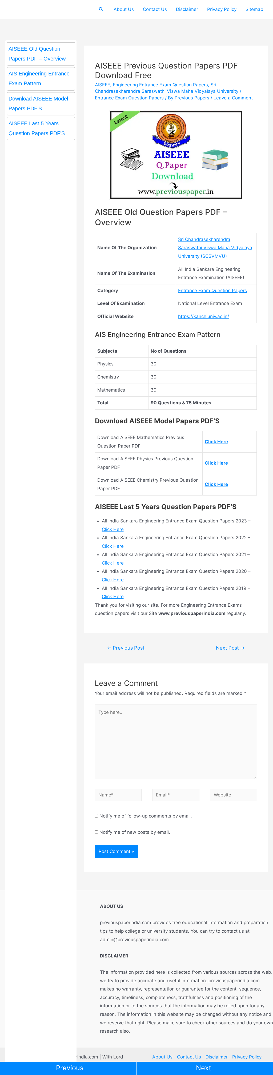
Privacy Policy (221, 9)
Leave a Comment (233, 97)
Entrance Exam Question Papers (129, 97)
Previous (69, 1068)
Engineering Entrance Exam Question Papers (160, 84)
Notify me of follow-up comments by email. (145, 816)
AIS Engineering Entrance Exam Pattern (39, 78)
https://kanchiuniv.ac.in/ (203, 316)
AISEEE (102, 84)
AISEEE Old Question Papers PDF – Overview (37, 54)
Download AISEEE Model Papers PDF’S (38, 103)
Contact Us (155, 9)
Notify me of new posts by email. (134, 832)
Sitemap (254, 9)
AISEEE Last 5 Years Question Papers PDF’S (37, 128)
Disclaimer (187, 9)
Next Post (230, 648)
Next (203, 1068)
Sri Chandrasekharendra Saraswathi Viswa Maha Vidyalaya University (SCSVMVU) (215, 248)
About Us (124, 9)
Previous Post (125, 648)
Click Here (113, 529)
